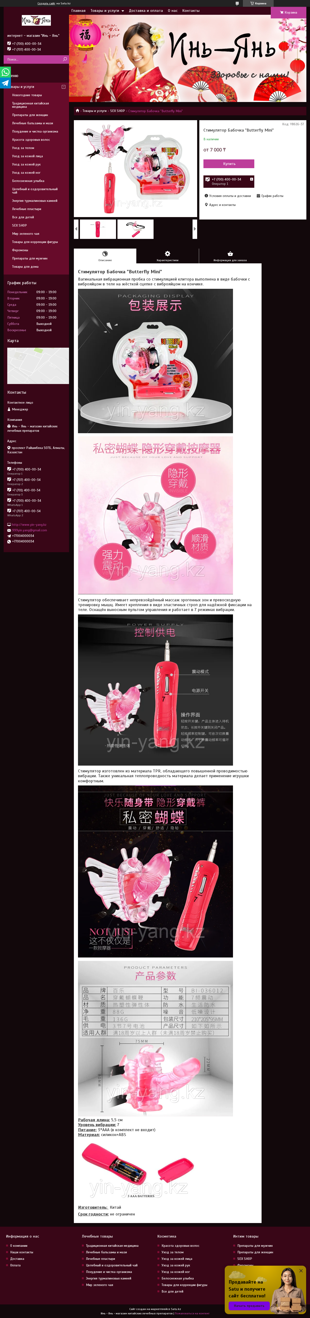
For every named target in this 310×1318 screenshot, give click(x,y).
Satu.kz (176, 1309)
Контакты (191, 10)
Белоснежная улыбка (28, 181)
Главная (78, 10)
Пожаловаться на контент (192, 1313)
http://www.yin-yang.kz (29, 525)
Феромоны (20, 250)
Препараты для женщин (30, 115)
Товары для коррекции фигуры (35, 242)
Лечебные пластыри (26, 209)
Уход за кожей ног (26, 173)
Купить (229, 163)
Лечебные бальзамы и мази (32, 123)
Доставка (17, 1259)
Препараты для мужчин (29, 258)
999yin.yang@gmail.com (29, 530)
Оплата (15, 1265)
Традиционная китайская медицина (30, 105)
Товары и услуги (104, 10)
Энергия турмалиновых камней (34, 201)
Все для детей (23, 217)
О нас (173, 10)
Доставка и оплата (146, 10)
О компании (18, 1246)
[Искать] (65, 59)
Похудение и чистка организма (35, 131)
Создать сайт (46, 3)
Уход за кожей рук (26, 164)
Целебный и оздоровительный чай (35, 191)
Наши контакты (21, 1252)
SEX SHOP (117, 111)
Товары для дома (25, 267)
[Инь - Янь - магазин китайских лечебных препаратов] (36, 20)
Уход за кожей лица (27, 156)
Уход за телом (23, 148)
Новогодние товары (27, 95)
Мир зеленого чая (25, 234)
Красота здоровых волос (31, 140)
